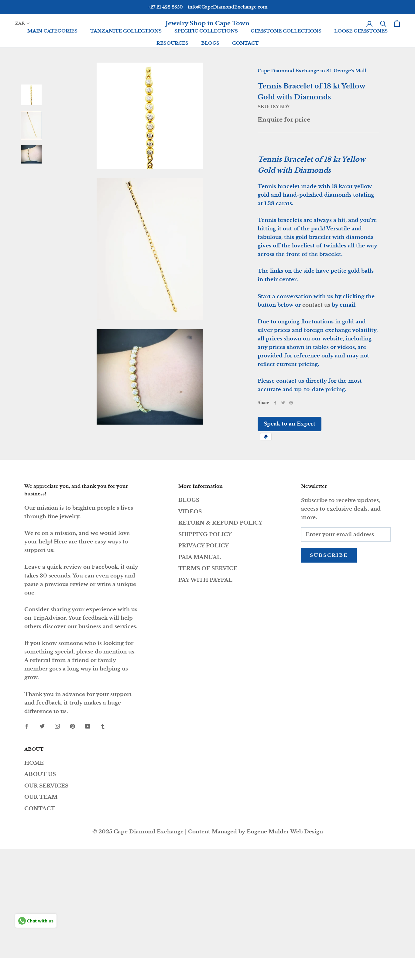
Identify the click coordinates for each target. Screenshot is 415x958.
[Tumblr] (102, 726)
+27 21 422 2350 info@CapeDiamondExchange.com (207, 7)
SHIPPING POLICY (205, 534)
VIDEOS (190, 511)
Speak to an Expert (289, 424)
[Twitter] (283, 403)
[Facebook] (275, 403)
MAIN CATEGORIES (52, 31)
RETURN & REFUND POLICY (220, 523)
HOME (34, 763)
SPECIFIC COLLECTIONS (206, 31)
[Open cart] (397, 23)
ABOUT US (40, 774)
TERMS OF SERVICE (207, 568)
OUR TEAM (40, 797)
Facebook (105, 567)
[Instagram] (57, 726)
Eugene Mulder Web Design (285, 832)
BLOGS (210, 43)
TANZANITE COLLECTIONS (126, 31)
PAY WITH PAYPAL (205, 580)
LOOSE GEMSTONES (361, 31)
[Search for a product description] (383, 23)
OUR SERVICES (46, 786)
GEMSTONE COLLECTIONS (286, 31)
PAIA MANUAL (199, 557)
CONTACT (245, 43)
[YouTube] (87, 726)
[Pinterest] (291, 403)
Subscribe (329, 555)
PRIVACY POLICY (203, 546)
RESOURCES (172, 43)
